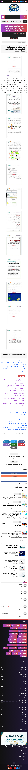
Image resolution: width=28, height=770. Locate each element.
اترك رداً (20, 588)
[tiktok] (17, 1)
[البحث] (2, 1)
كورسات (14, 653)
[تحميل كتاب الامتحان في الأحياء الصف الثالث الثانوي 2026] (24, 523)
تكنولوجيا (23, 650)
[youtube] (19, 1)
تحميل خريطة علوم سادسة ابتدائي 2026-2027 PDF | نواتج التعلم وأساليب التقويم (14, 399)
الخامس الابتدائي (21, 639)
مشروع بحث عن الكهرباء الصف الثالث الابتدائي (19, 414)
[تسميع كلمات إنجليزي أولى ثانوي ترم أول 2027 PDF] (22, 568)
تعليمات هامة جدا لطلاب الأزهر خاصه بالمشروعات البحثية (17, 429)
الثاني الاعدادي (22, 636)
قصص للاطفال (22, 653)
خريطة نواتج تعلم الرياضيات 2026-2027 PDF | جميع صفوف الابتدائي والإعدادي (14, 380)
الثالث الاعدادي (12, 631)
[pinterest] (15, 1)
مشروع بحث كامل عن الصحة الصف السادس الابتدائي (18, 360)
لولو (21, 591)
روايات (16, 650)
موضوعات (14, 36)
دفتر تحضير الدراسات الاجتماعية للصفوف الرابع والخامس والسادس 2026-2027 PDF (15, 390)
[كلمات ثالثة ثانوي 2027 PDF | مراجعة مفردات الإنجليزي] (22, 547)
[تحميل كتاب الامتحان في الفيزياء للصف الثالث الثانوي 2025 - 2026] (24, 533)
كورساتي (7, 765)
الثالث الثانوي (22, 634)
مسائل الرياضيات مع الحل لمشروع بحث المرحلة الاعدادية (17, 416)
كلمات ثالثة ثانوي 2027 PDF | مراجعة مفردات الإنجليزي (12, 546)
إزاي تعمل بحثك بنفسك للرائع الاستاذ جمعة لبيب (18, 412)
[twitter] (21, 1)
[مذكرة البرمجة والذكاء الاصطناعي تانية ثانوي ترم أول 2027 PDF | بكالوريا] (22, 553)
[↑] (14, 763)
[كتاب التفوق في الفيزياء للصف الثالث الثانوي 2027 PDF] (22, 561)
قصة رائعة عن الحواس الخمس (14, 496)
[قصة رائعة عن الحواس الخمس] (24, 495)
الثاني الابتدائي (13, 634)
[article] (14, 456)
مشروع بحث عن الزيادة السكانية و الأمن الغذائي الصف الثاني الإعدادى (15, 427)
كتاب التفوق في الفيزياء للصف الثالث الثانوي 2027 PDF (11, 561)
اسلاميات (23, 625)
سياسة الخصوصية (21, 756)
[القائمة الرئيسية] (3, 17)
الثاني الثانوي (12, 636)
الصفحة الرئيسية (21, 36)
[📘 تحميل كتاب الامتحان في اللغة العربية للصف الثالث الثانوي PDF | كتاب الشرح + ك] (24, 513)
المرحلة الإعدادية (11, 645)
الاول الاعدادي (22, 628)
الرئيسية (22, 17)
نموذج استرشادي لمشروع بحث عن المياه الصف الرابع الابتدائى (16, 372)
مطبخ (8, 653)
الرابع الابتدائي (12, 639)
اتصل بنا (23, 760)
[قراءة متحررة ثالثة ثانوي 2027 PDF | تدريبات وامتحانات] (22, 574)
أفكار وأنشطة (15, 625)
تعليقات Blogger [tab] (14, 476)
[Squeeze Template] (21, 766)
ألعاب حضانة (12, 642)
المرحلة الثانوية (22, 648)
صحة (11, 650)
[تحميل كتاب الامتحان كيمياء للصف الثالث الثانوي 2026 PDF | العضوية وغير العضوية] (24, 503)
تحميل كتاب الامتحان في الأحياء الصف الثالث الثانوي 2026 (11, 524)
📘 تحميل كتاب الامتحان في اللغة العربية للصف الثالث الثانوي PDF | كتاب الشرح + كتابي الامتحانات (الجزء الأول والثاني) (11, 514)
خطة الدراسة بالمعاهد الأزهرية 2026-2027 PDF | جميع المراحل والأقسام (14, 394)
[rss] (13, 1)
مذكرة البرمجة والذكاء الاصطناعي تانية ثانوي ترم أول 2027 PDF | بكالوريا (11, 553)
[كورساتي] (14, 8)
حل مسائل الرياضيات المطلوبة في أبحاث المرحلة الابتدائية (17, 366)
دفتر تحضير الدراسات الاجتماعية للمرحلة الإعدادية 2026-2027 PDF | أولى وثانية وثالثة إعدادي (14, 385)
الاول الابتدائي (6, 625)
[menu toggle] (26, 1)
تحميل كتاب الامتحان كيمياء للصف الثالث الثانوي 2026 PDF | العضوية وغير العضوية (12, 504)
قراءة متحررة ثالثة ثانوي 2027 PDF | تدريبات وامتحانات (10, 574)
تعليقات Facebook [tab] (14, 473)
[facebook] (23, 1)
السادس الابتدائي (21, 642)
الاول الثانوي (13, 628)
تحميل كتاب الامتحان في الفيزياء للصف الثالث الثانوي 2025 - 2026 (11, 533)
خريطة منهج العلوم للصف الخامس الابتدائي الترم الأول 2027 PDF (13, 404)
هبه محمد (20, 584)
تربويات (5, 648)
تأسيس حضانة (12, 648)
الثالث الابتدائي (22, 631)
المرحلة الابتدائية (21, 645)
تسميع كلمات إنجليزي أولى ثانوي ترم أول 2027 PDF (11, 567)
